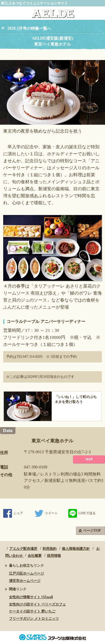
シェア (18, 513)
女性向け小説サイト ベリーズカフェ (37, 604)
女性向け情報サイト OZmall (31, 597)
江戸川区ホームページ (26, 573)
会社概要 (35, 556)
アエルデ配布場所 (23, 549)
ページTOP (92, 531)
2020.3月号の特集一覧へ (29, 28)
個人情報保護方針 (76, 549)
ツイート (51, 513)
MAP (89, 459)
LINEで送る (87, 513)
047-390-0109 (35, 467)
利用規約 (50, 549)
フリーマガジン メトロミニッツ (34, 618)
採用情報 (54, 556)
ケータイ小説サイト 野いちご (32, 611)
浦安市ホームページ (25, 581)
